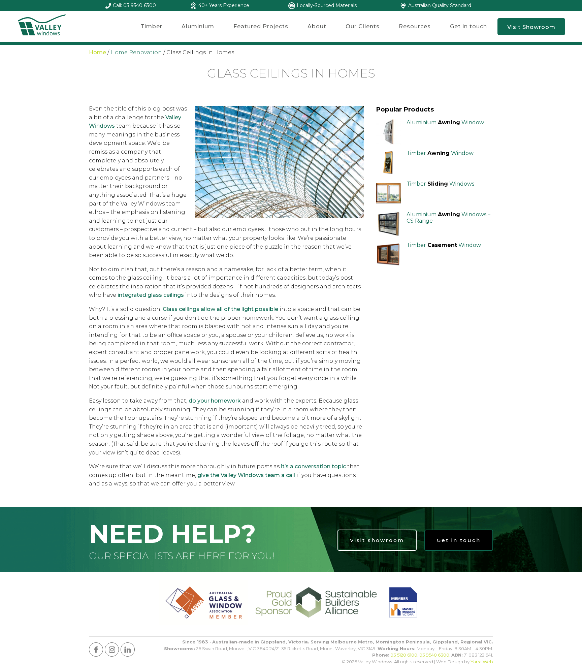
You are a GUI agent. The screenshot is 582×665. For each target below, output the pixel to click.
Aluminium (198, 26)
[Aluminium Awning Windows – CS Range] (388, 223)
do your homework (215, 401)
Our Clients (363, 26)
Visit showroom (377, 540)
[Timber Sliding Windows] (388, 193)
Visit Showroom (531, 27)
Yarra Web (482, 661)
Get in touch (468, 26)
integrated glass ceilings (151, 295)
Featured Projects (260, 26)
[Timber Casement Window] (388, 254)
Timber (151, 26)
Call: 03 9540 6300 (134, 5)
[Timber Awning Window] (388, 162)
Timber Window (440, 153)
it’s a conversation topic (313, 466)
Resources (415, 26)
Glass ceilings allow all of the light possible (220, 309)
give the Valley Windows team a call (246, 475)
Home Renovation (136, 52)
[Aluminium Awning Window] (388, 132)
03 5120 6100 (403, 655)
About (317, 26)
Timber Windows (440, 184)
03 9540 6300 (434, 655)
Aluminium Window (445, 122)
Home (97, 52)
